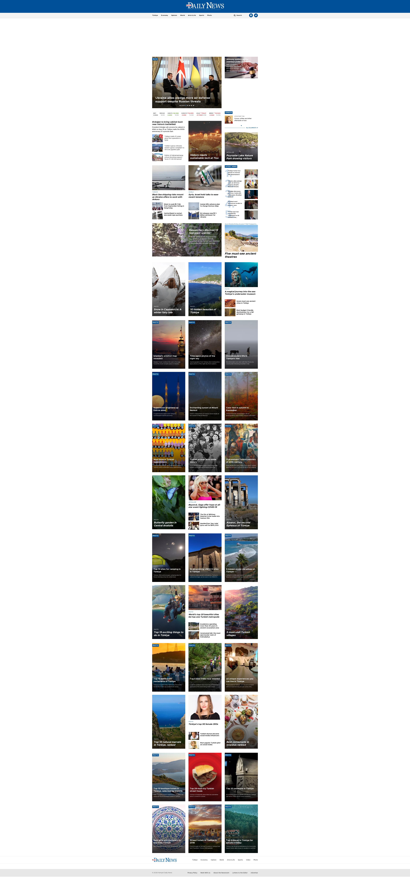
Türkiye (155, 15)
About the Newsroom (221, 873)
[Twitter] (256, 15)
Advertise (254, 873)
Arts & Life (192, 15)
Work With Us (205, 873)
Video (248, 860)
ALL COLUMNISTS (251, 127)
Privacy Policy (192, 873)
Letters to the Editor (239, 873)
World (182, 15)
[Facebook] (251, 15)
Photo (209, 15)
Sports (201, 15)
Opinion (174, 15)
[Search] (235, 15)
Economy (164, 15)
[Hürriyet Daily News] (205, 6)
